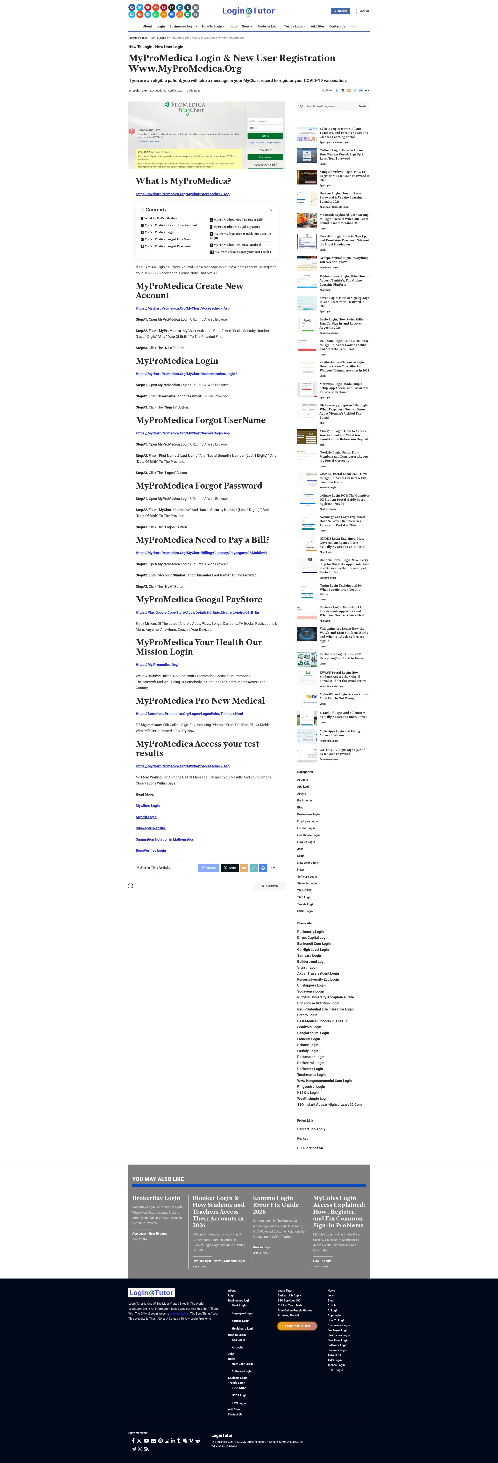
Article (301, 793)
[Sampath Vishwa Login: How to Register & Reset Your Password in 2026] (307, 177)
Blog (322, 423)
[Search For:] (329, 106)
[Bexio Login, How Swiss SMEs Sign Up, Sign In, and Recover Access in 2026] (307, 325)
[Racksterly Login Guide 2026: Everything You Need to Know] (307, 659)
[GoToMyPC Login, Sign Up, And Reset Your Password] (307, 755)
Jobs (300, 849)
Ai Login (302, 780)
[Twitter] (139, 7)
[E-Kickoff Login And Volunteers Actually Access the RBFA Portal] (307, 718)
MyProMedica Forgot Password (168, 246)
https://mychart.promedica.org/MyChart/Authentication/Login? (186, 374)
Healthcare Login (329, 267)
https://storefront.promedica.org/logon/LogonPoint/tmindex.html (189, 714)
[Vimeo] (131, 14)
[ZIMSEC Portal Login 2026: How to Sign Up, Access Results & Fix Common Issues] (307, 479)
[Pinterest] (163, 7)
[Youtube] (147, 7)
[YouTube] (146, 1441)
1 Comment (272, 885)
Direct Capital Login (312, 937)
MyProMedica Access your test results (243, 252)
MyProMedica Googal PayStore (236, 227)
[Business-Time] (195, 14)
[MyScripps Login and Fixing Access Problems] (307, 736)
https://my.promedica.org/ (157, 665)
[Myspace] (184, 1441)
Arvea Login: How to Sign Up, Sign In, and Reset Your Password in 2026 (344, 302)
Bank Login (304, 800)
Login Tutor (139, 90)
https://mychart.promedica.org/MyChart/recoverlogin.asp (183, 433)
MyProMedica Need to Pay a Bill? (238, 219)
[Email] (349, 90)
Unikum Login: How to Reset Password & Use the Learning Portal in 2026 (341, 197)
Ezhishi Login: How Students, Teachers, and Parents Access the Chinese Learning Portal (344, 133)
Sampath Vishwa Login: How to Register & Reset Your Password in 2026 (345, 176)
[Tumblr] (187, 7)
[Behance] (171, 14)
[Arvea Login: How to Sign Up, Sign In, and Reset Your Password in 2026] (307, 303)
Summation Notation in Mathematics (165, 839)
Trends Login (305, 904)
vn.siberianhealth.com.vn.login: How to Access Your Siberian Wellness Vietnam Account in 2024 (344, 366)
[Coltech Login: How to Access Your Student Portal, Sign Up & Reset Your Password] (307, 155)
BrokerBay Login (156, 1198)
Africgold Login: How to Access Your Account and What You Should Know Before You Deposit (344, 435)
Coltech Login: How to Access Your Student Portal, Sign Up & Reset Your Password (342, 154)
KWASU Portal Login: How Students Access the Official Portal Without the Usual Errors (343, 677)
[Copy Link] (355, 90)
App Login (325, 142)
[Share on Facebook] (336, 90)
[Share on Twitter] (342, 90)
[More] (367, 90)
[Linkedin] (179, 7)
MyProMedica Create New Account (171, 225)
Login (323, 164)
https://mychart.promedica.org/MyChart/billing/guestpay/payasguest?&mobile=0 (201, 553)
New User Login (169, 46)
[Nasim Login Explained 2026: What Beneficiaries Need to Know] (307, 591)
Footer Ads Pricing (297, 1326)
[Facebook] (131, 7)
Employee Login (307, 821)
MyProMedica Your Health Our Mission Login (240, 236)
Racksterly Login (310, 932)
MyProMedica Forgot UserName (168, 239)
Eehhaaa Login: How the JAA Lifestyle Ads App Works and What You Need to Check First (342, 611)
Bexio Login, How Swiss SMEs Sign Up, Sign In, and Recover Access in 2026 (342, 323)
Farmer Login (306, 828)
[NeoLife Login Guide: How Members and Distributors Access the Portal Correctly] (307, 458)
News (322, 686)
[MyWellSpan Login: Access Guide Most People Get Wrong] (307, 699)
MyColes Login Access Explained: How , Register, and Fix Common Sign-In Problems (339, 1212)
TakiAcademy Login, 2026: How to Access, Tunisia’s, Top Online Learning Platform (345, 280)
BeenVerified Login (151, 850)
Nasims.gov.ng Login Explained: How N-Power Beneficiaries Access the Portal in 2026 (343, 521)
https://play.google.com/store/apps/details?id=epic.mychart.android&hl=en (197, 612)
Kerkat (302, 1138)
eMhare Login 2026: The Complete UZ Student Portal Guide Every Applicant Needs (345, 500)
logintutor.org (179, 1313)
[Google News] (153, 1441)
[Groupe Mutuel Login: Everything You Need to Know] (307, 263)
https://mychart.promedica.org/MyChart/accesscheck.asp (183, 194)
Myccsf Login (146, 817)
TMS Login (304, 897)
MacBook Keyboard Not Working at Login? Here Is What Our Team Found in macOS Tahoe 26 (344, 219)
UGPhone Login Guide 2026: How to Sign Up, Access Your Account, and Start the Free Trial (344, 345)
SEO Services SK (310, 1148)
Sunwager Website (151, 828)
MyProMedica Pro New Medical (237, 245)
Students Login (340, 142)
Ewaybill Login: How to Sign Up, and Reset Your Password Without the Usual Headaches (344, 240)
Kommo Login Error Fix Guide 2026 (276, 1205)
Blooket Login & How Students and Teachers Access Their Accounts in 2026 (219, 1212)
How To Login (140, 46)
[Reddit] (139, 14)
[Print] (361, 90)
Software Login (307, 876)
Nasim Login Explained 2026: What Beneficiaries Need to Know (341, 590)
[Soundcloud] (163, 14)
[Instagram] (171, 7)
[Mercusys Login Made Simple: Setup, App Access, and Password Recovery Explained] (307, 389)
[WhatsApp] (140, 1449)
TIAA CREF (304, 890)
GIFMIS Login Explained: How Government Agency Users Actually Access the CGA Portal (343, 543)
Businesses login (329, 333)
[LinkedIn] (173, 1441)
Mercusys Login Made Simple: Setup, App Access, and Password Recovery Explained (344, 388)
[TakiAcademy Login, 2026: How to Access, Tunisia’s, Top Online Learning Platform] (307, 281)
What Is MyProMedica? (161, 218)
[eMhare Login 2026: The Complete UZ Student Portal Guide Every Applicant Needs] (307, 501)
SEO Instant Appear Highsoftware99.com (329, 1104)
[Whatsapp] (155, 14)
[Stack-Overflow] (179, 14)
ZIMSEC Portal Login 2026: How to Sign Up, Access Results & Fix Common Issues (343, 478)
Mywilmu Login (148, 806)
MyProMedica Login (159, 232)
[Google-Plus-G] (155, 7)
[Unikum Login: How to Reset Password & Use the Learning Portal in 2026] (307, 198)
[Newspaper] (195, 7)
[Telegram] (147, 14)
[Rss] (146, 1449)
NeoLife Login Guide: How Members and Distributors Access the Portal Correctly (344, 456)
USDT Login (305, 911)
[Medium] (187, 14)
